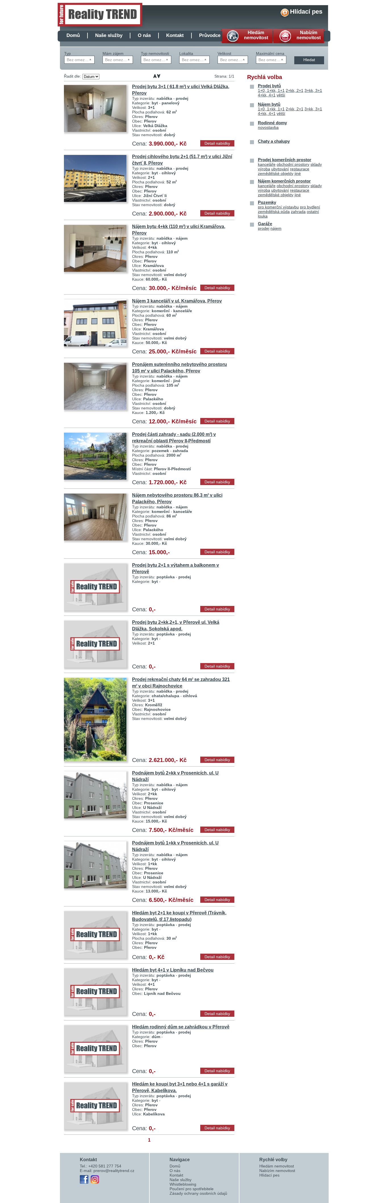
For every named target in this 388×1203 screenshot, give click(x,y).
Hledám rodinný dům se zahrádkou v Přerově (181, 1026)
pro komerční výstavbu (278, 207)
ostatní (313, 211)
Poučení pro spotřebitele (192, 1189)
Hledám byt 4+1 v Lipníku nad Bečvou (173, 970)
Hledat (309, 59)
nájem (275, 228)
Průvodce (209, 35)
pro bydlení (310, 207)
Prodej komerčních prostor (284, 159)
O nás (144, 35)
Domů (73, 35)
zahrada (298, 211)
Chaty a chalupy (274, 141)
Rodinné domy (272, 122)
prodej (263, 228)
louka (263, 216)
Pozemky (267, 202)
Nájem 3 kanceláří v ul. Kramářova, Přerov (177, 301)
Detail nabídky (217, 143)
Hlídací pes (306, 11)
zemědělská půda (274, 211)
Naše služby (108, 35)
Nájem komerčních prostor (284, 181)
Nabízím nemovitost (277, 1170)
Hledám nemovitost (276, 1166)
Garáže (265, 223)
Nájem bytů (269, 104)
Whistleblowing (183, 1184)
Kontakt (175, 35)
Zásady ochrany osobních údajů (198, 1193)
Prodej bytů (269, 85)
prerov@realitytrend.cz (113, 1170)
